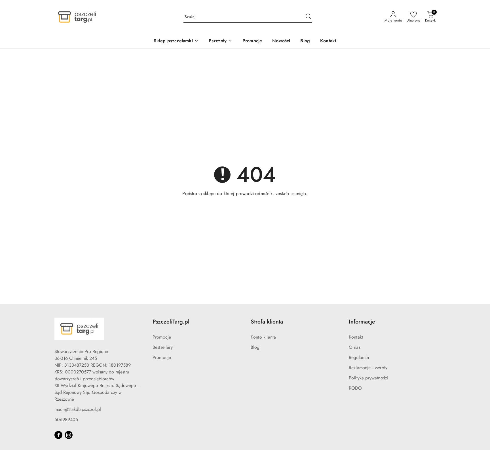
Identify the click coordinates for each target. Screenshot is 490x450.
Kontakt (356, 337)
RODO (355, 388)
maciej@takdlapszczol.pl (77, 409)
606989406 (66, 419)
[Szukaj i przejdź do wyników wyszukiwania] (308, 17)
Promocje (162, 337)
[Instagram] (69, 435)
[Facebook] (58, 435)
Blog (255, 347)
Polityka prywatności (368, 378)
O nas (354, 347)
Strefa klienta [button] (267, 322)
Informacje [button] (362, 322)
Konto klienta (263, 337)
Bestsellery (163, 347)
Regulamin (359, 357)
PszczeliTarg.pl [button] (171, 322)
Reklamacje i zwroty (368, 367)
